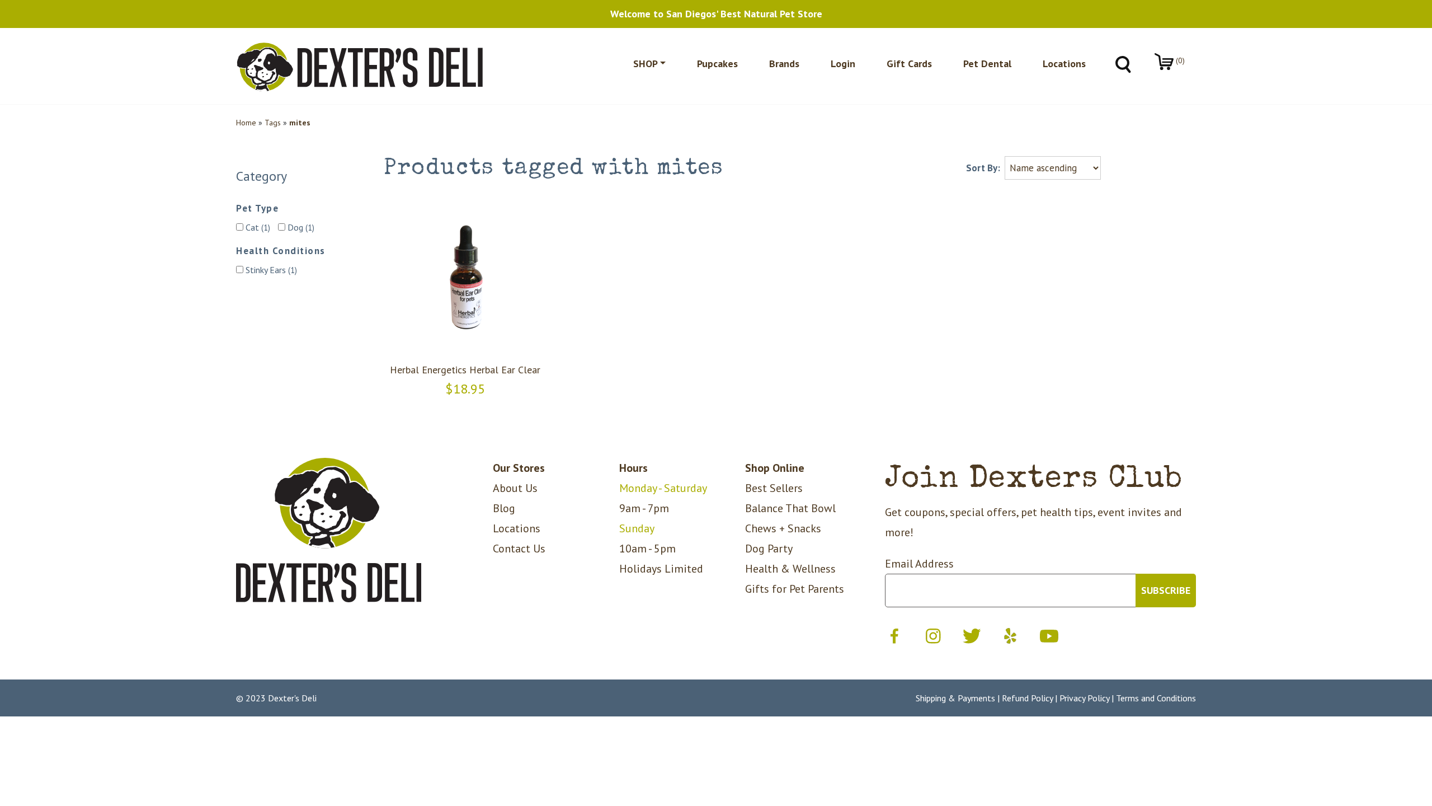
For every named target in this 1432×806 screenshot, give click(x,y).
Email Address (919, 563)
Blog (504, 508)
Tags (273, 123)
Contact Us (519, 548)
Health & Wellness (790, 568)
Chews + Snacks (783, 528)
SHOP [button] (645, 63)
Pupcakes (717, 63)
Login (843, 63)
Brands (784, 63)
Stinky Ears (270, 269)
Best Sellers (774, 488)
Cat (256, 227)
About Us (515, 488)
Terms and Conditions (1156, 698)
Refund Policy (1027, 698)
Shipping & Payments (955, 698)
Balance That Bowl (790, 508)
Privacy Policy (1084, 698)
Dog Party (769, 548)
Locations (1064, 63)
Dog (299, 227)
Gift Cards (909, 63)
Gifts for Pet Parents (794, 589)
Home (246, 123)
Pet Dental (987, 63)
